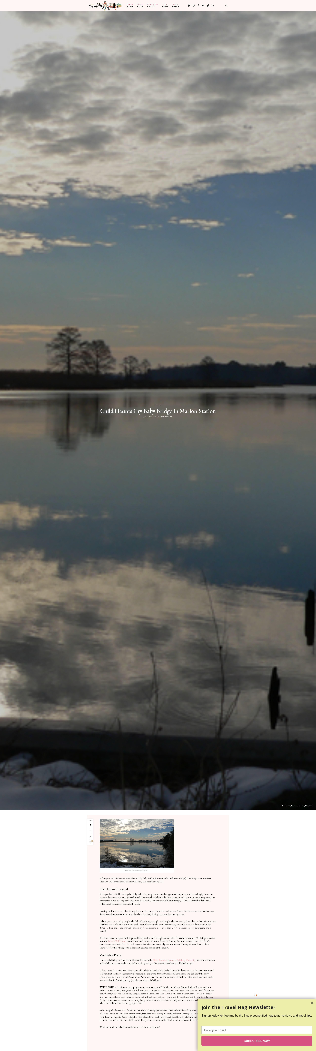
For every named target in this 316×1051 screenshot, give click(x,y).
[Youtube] (203, 5)
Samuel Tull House (116, 941)
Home (130, 5)
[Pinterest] (90, 831)
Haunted (157, 405)
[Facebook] (189, 5)
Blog (140, 5)
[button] (256, 1007)
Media (175, 5)
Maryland (168, 416)
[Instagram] (193, 5)
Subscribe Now (257, 1041)
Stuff (165, 5)
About (152, 5)
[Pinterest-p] (198, 5)
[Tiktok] (208, 5)
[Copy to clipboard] (90, 836)
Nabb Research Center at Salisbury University (174, 960)
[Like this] (90, 842)
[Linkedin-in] (213, 5)
